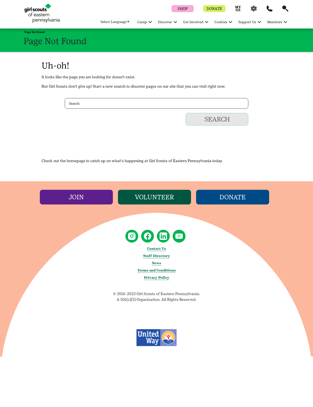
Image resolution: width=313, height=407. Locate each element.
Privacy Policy (156, 278)
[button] (238, 11)
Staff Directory (156, 256)
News (156, 263)
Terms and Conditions (156, 270)
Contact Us (156, 249)
